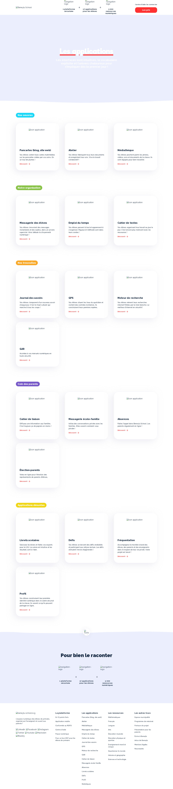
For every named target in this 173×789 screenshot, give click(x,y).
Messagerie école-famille (91, 763)
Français (111, 721)
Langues (111, 725)
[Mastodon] (40, 733)
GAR (83, 755)
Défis (84, 776)
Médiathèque (87, 725)
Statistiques (86, 784)
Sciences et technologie (117, 759)
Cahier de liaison (88, 759)
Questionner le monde (116, 751)
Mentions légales (141, 744)
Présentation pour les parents (143, 731)
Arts (109, 730)
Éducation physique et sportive (116, 739)
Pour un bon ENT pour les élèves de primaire (65, 739)
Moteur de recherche (90, 750)
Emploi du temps (88, 734)
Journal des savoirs (89, 742)
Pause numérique (62, 734)
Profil (84, 780)
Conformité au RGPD (63, 725)
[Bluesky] (20, 736)
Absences (85, 767)
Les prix (146, 10)
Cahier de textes (88, 738)
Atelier (84, 721)
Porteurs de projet (142, 725)
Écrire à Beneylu (141, 736)
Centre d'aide (60, 730)
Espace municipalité (142, 717)
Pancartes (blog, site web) (92, 717)
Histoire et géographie (116, 755)
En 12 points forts (61, 717)
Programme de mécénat (144, 721)
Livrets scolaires (88, 771)
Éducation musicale (115, 734)
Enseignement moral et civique (117, 745)
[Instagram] (43, 729)
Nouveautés (139, 749)
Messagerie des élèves (90, 730)
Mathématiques (114, 717)
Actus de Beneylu (141, 740)
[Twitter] (20, 733)
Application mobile (62, 721)
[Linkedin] (20, 729)
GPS (83, 746)
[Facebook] (31, 729)
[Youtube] (29, 733)
